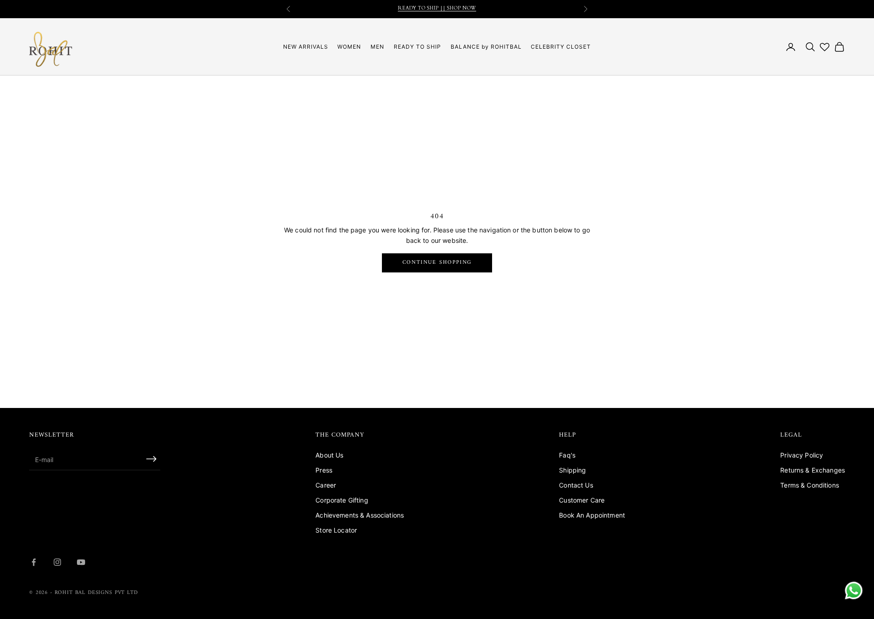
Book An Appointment (592, 515)
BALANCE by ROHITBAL (486, 46)
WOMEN (349, 46)
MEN (377, 46)
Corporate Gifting (341, 500)
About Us (329, 455)
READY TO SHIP (417, 46)
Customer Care (582, 500)
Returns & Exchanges (812, 470)
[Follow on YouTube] (81, 562)
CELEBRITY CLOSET (561, 46)
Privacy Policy (801, 455)
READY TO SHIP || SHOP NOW (437, 8)
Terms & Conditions (809, 485)
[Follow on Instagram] (57, 562)
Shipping (572, 470)
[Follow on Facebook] (33, 562)
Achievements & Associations (359, 515)
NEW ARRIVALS (305, 46)
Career (325, 485)
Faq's (567, 455)
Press (323, 470)
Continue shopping (437, 262)
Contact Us (576, 485)
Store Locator (336, 530)
